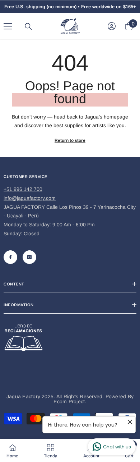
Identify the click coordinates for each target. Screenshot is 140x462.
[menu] (8, 26)
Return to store (70, 140)
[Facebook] (10, 257)
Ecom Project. (69, 401)
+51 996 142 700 (23, 189)
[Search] (28, 26)
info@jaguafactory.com (30, 198)
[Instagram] (29, 257)
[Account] (112, 26)
